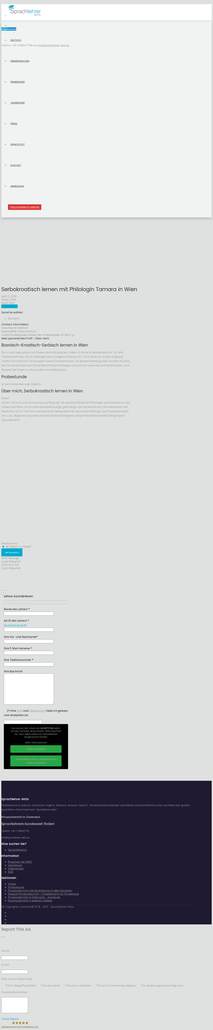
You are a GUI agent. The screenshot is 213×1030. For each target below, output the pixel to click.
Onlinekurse (17, 102)
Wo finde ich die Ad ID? (15, 625)
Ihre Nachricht (13, 671)
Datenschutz (16, 868)
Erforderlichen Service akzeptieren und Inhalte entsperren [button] (36, 761)
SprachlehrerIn (17, 850)
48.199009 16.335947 (18, 547)
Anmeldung (17, 186)
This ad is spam (51, 985)
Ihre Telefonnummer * (18, 660)
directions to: (9, 543)
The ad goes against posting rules (162, 985)
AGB (10, 872)
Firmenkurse (17, 82)
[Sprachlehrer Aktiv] (24, 16)
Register (11, 29)
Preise (13, 123)
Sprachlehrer (9, 306)
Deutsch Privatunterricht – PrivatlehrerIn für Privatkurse (43, 894)
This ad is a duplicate (78, 985)
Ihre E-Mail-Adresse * (18, 648)
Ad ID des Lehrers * (16, 623)
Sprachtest (17, 144)
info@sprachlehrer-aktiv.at (53, 45)
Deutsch (15, 40)
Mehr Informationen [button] (36, 742)
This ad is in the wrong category (116, 985)
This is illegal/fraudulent (21, 985)
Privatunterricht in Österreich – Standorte (34, 897)
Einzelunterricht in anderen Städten (30, 900)
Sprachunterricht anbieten (24, 207)
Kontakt (15, 165)
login (4, 29)
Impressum (15, 865)
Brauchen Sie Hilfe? (20, 862)
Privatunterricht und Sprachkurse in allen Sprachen (40, 890)
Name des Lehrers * (17, 609)
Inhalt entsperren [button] (36, 749)
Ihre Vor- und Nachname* (21, 637)
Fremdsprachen (19, 61)
